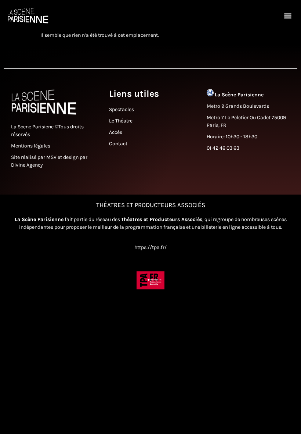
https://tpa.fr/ (150, 247)
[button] (288, 16)
